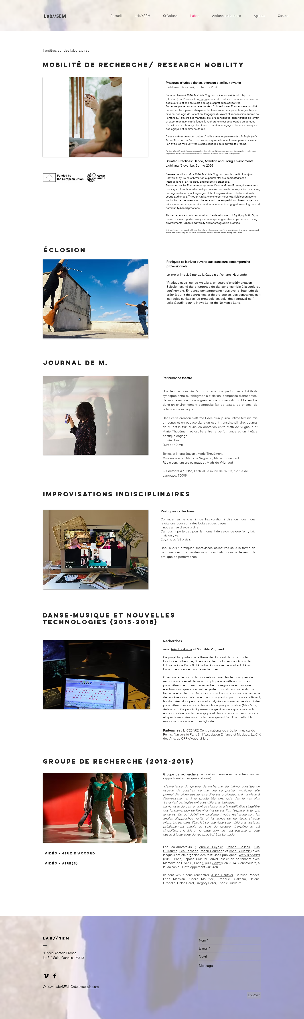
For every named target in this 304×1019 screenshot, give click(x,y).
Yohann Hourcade (233, 275)
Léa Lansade (188, 851)
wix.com (93, 986)
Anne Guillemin (240, 851)
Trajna (203, 99)
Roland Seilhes (238, 847)
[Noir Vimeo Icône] (46, 976)
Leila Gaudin (207, 275)
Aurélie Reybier (211, 847)
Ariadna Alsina (181, 649)
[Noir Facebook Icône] (54, 976)
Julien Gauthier (222, 875)
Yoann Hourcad (211, 851)
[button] (95, 117)
